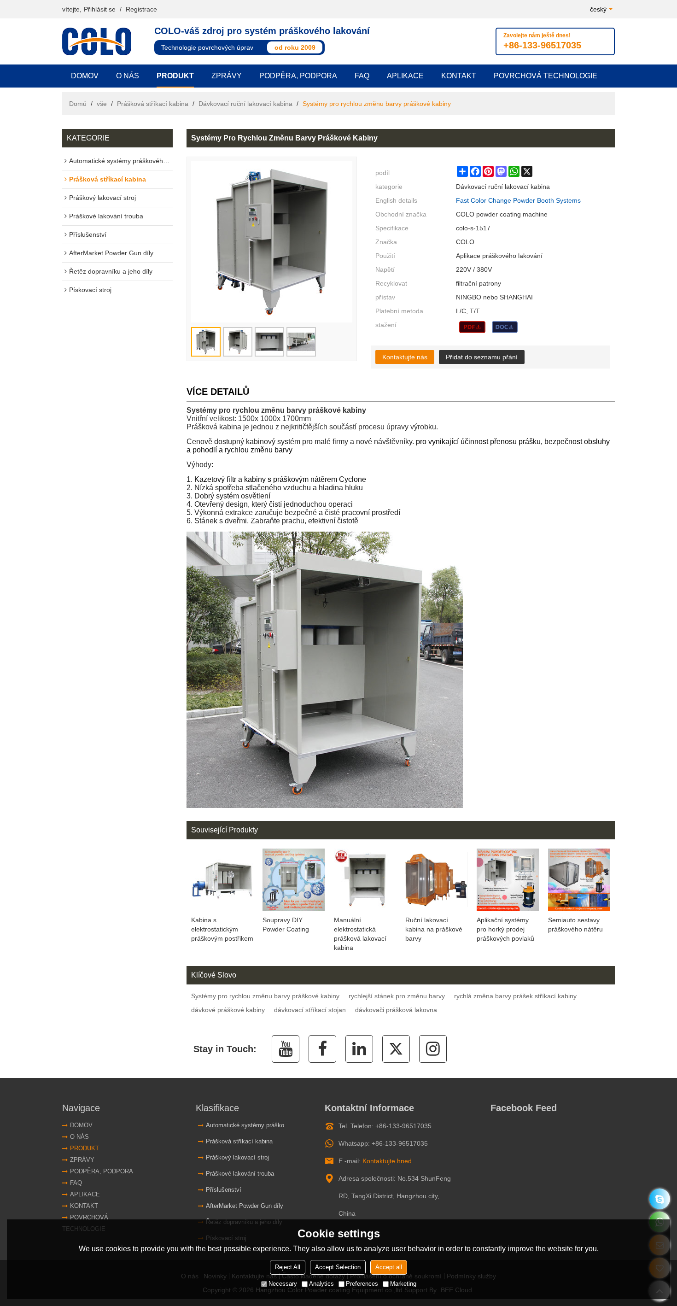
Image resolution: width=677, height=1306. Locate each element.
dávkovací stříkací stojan (310, 1009)
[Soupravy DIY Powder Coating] (294, 880)
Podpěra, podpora (298, 76)
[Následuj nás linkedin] (359, 1049)
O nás (127, 76)
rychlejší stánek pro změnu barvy (397, 996)
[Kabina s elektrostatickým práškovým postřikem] (222, 880)
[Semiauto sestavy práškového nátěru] (579, 880)
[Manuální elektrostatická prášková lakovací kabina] (365, 880)
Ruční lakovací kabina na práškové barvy (433, 929)
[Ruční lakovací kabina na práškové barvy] (436, 880)
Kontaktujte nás (404, 357)
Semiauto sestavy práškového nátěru (575, 924)
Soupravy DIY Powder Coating (286, 924)
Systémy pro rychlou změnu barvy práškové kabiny (265, 996)
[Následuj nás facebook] (322, 1049)
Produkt (175, 76)
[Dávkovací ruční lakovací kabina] (472, 327)
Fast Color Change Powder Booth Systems (518, 200)
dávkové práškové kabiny (228, 1009)
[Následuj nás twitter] (396, 1049)
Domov (85, 76)
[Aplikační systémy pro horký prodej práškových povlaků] (508, 880)
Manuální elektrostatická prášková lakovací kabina (360, 933)
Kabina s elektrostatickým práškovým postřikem (222, 929)
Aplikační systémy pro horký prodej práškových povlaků (505, 929)
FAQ (362, 76)
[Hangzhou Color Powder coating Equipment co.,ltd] (99, 41)
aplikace (405, 76)
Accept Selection (338, 1267)
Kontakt (458, 76)
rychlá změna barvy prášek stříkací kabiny (515, 996)
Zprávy (226, 76)
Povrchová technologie (545, 76)
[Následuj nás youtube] (285, 1049)
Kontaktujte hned (387, 1161)
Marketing (403, 1284)
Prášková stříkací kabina (152, 103)
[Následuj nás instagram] (433, 1049)
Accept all (388, 1267)
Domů (78, 103)
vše (102, 103)
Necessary (282, 1284)
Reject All (287, 1267)
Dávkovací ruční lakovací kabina (245, 103)
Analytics (321, 1284)
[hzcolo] (659, 1199)
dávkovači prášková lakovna (396, 1009)
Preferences (362, 1284)
